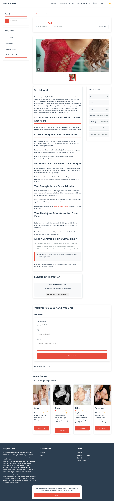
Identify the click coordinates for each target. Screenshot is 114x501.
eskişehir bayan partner (61, 206)
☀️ (110, 3)
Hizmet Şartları (81, 461)
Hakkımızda (63, 3)
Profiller (71, 3)
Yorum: (39, 339)
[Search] (7, 21)
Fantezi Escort (10, 43)
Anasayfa (53, 3)
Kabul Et (57, 495)
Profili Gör (41, 428)
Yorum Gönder (72, 356)
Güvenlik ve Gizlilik (83, 458)
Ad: (38, 330)
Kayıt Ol (102, 3)
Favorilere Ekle (102, 26)
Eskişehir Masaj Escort (13, 55)
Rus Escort (9, 38)
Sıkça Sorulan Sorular (84, 3)
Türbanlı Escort (11, 49)
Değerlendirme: (41, 321)
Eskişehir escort (10, 3)
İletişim (95, 3)
